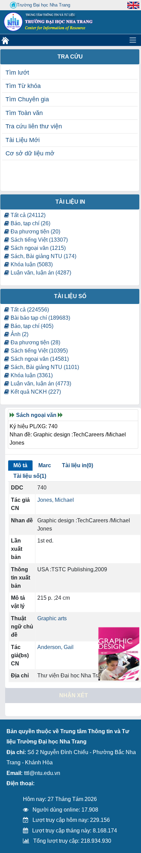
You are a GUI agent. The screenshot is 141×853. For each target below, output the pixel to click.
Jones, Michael (55, 500)
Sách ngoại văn (36, 415)
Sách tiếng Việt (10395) (38, 351)
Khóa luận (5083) (31, 264)
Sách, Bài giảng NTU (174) (42, 256)
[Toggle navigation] (133, 40)
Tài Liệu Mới (22, 140)
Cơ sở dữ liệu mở (29, 153)
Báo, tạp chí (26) (29, 223)
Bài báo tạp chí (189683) (39, 318)
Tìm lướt (17, 72)
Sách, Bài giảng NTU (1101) (44, 367)
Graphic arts (52, 618)
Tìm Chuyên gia (27, 99)
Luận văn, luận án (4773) (40, 383)
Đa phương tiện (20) (34, 231)
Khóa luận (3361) (31, 375)
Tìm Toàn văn (24, 113)
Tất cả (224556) (29, 310)
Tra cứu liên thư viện (33, 126)
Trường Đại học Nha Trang (43, 5)
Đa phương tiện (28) (34, 342)
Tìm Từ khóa (23, 85)
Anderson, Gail (55, 647)
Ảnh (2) (18, 334)
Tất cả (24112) (27, 215)
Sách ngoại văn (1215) (37, 248)
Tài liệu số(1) (29, 476)
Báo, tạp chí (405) (31, 326)
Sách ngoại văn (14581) (39, 359)
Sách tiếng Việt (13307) (38, 240)
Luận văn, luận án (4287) (40, 273)
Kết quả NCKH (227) (35, 392)
